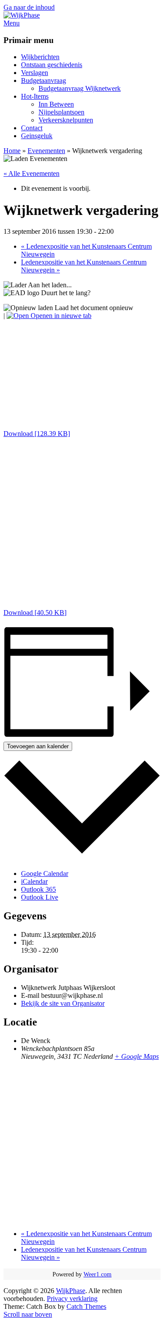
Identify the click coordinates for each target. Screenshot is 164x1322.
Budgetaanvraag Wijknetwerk (79, 88)
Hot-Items (35, 96)
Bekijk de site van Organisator (63, 1003)
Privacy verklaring (72, 1298)
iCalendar (34, 881)
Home (12, 150)
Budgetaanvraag (43, 80)
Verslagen (34, 72)
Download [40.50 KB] (34, 612)
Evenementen (46, 150)
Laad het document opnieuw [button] (93, 307)
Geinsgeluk (36, 135)
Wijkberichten (40, 57)
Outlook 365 (38, 889)
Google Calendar (44, 873)
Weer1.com (98, 1274)
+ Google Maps (137, 1056)
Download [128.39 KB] (36, 433)
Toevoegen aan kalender (38, 746)
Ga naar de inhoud (29, 7)
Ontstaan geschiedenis (51, 64)
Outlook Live (39, 897)
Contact (31, 128)
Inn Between (56, 104)
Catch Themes (86, 1306)
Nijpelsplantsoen (61, 112)
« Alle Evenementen (31, 173)
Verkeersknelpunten (65, 120)
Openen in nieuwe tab (60, 315)
